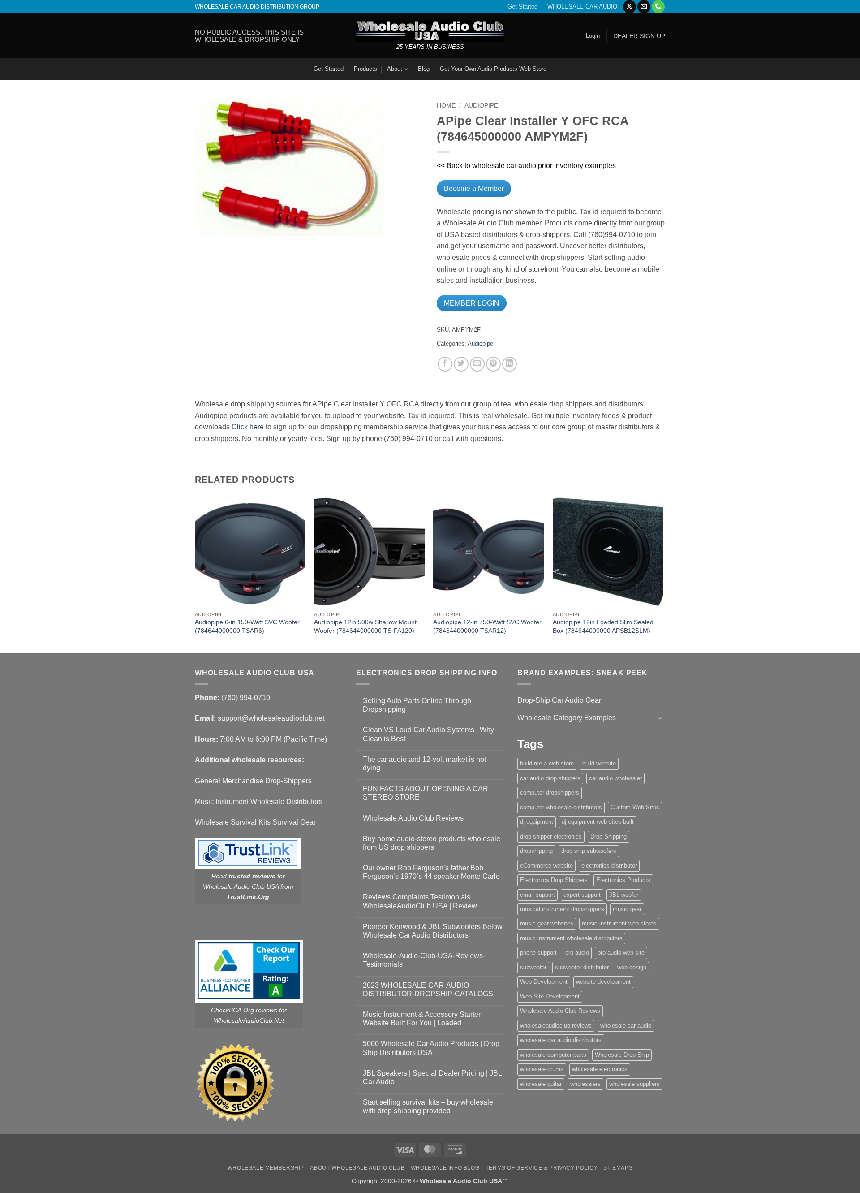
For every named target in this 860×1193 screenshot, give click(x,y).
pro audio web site (621, 952)
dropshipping (536, 850)
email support (537, 894)
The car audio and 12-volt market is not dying (424, 764)
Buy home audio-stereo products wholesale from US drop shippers (431, 843)
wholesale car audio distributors (561, 1040)
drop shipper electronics (551, 836)
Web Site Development (550, 996)
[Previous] (195, 574)
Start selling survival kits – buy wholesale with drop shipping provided (428, 1106)
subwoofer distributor (582, 967)
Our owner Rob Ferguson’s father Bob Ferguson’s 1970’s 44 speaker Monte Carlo (431, 872)
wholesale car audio (625, 1025)
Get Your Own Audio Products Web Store (493, 68)
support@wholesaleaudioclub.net (271, 718)
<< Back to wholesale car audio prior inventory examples (526, 165)
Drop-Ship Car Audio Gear (559, 700)
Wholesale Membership (266, 1168)
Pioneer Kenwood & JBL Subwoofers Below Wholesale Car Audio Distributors (433, 931)
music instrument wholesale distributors (571, 938)
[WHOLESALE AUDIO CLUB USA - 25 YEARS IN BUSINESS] (430, 30)
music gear (627, 909)
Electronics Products (623, 880)
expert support (582, 894)
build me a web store (547, 763)
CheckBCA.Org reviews (244, 1010)
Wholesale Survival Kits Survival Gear (255, 822)
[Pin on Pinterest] (493, 364)
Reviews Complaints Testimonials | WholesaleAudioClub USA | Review (420, 901)
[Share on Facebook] (445, 364)
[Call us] (658, 6)
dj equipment (536, 821)
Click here (248, 427)
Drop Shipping (608, 836)
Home (446, 105)
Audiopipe (481, 105)
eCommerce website (546, 865)
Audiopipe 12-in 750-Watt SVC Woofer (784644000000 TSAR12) (487, 626)
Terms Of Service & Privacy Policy (542, 1168)
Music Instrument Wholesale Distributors (258, 801)
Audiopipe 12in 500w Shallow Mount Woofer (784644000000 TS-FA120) (365, 626)
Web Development (544, 981)
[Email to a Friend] (477, 364)
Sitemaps (617, 1168)
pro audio (577, 952)
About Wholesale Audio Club (357, 1168)
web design (631, 967)
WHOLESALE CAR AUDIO (582, 6)
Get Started (522, 6)
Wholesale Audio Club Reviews (413, 818)
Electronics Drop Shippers (554, 880)
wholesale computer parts (553, 1054)
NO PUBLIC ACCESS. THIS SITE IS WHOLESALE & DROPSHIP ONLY (249, 35)
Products (365, 68)
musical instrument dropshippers (562, 909)
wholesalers (585, 1084)
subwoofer (533, 967)
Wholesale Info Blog (445, 1168)
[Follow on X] (629, 6)
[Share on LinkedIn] (509, 364)
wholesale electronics (600, 1069)
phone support (538, 952)
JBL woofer (623, 894)
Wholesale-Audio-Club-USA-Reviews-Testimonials (424, 960)
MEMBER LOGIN (471, 303)
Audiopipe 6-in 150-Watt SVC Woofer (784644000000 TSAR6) (247, 626)
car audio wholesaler (615, 778)
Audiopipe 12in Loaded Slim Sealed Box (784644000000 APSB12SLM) (603, 626)
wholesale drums (541, 1069)
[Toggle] (659, 717)
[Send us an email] (643, 6)
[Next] (662, 574)
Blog (424, 68)
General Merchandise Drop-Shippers (253, 781)
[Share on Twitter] (461, 364)
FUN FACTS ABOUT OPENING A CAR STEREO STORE (425, 793)
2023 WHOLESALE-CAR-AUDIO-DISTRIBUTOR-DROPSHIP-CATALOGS (428, 989)
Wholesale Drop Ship (622, 1054)
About (394, 68)
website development (603, 981)
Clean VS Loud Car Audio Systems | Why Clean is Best (428, 734)
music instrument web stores (619, 923)
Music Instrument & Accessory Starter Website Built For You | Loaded (422, 1019)
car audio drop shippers (550, 778)
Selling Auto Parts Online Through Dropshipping (417, 705)
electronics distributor (609, 865)
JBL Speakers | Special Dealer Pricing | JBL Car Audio (432, 1077)
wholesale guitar (541, 1084)
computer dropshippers (549, 792)
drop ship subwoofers (588, 850)
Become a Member (474, 188)
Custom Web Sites (635, 807)
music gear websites (546, 923)
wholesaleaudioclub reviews (556, 1025)
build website (599, 763)
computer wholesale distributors (561, 807)
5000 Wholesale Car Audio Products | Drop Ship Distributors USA (431, 1048)
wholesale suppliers (634, 1084)
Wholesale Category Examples (566, 718)
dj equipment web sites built (598, 821)
